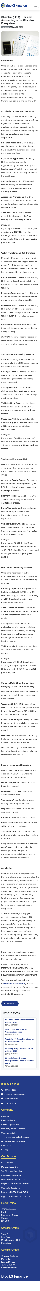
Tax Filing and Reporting (11, 1171)
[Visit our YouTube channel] (2, 1103)
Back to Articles (10, 1004)
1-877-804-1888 (10, 1090)
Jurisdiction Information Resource (15, 1137)
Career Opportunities (10, 1124)
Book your (15, 1192)
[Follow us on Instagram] (10, 1103)
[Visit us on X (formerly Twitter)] (5, 1103)
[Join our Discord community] (15, 1103)
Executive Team (8, 1120)
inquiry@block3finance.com (14, 1094)
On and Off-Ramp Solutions (13, 1179)
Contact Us (6, 1145)
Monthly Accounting (9, 1167)
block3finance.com (11, 1098)
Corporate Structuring (10, 1188)
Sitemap (4, 1150)
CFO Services (7, 1162)
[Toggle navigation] (36, 6)
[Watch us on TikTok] (12, 1103)
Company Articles (9, 1133)
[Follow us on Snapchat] (18, 1103)
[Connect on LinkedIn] (7, 1103)
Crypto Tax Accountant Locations (15, 1196)
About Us (5, 1116)
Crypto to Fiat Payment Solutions (15, 1184)
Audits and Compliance (11, 1175)
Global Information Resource (13, 1141)
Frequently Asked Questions (13, 1129)
